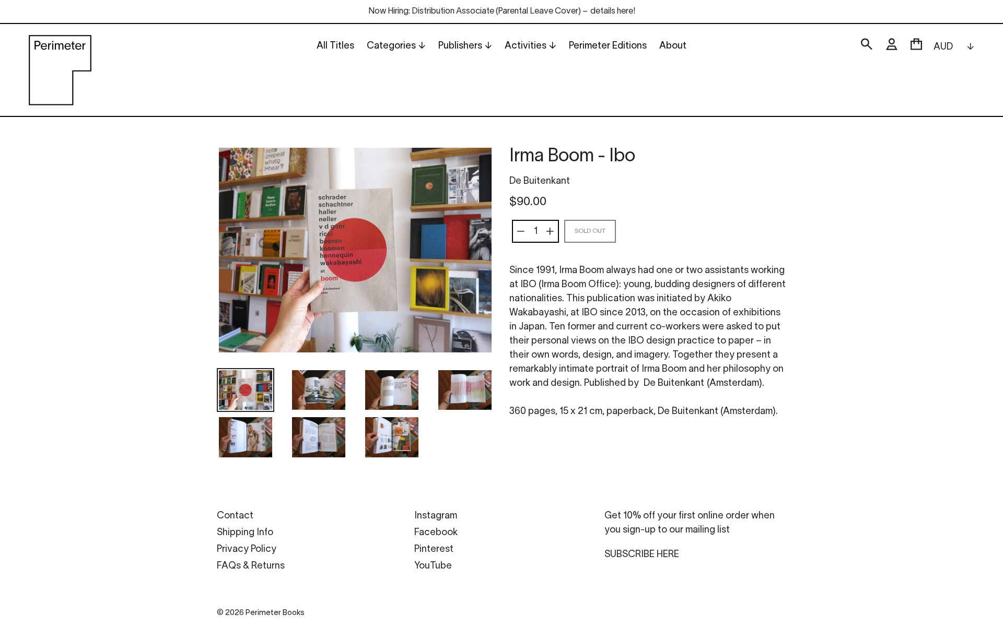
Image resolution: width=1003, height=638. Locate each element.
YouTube (433, 566)
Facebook (436, 532)
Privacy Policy (246, 549)
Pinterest (433, 549)
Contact (235, 516)
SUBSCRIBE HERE (641, 554)
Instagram (435, 516)
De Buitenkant (539, 181)
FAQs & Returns (251, 566)
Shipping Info (245, 532)
